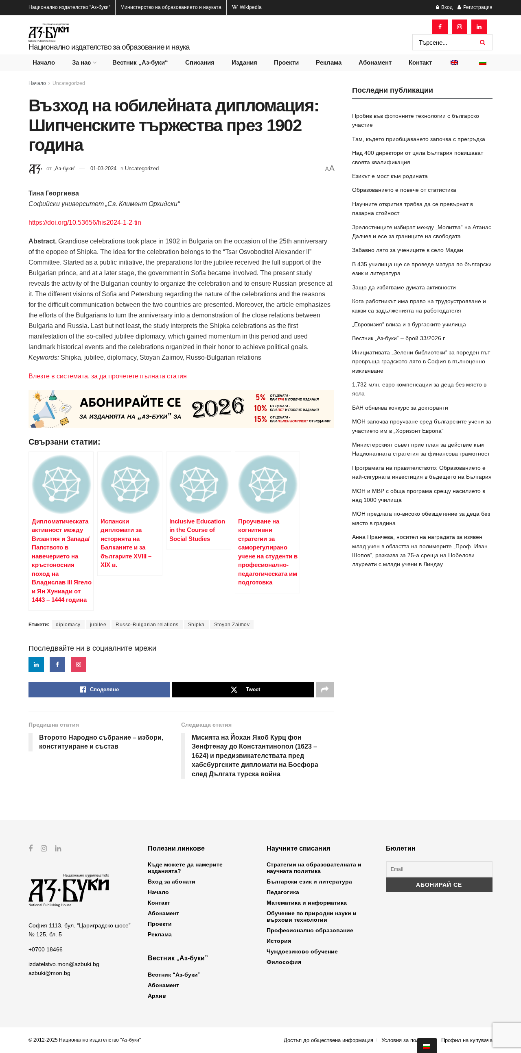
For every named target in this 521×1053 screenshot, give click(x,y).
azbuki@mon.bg (49, 973)
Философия (284, 962)
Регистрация (477, 7)
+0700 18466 (45, 949)
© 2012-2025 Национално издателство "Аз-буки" (84, 1040)
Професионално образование (310, 930)
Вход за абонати (171, 881)
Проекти (286, 62)
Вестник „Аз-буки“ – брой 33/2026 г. (399, 338)
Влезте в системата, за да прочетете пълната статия (107, 376)
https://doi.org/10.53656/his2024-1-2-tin (84, 222)
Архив (157, 995)
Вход (446, 7)
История (279, 941)
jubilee (98, 624)
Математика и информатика (307, 902)
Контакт (420, 62)
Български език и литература (309, 881)
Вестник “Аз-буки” (174, 974)
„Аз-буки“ (64, 168)
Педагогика (283, 892)
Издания (244, 62)
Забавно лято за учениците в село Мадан (407, 250)
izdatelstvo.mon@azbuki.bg (63, 964)
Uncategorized (69, 83)
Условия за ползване (407, 1040)
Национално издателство (69, 7)
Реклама (328, 62)
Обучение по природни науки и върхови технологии (312, 916)
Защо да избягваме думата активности (404, 287)
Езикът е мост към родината (390, 176)
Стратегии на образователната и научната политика (314, 867)
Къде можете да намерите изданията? (185, 867)
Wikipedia (250, 7)
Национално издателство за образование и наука (109, 47)
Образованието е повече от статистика (404, 190)
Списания (200, 62)
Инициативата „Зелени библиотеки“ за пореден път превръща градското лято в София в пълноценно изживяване (421, 361)
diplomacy (68, 624)
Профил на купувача (467, 1040)
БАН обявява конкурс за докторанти (400, 407)
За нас (81, 62)
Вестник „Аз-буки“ (140, 62)
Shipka (196, 624)
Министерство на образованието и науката (170, 7)
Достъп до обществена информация (328, 1040)
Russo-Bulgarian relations (147, 624)
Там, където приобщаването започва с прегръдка (418, 139)
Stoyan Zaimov (232, 624)
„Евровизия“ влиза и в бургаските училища (409, 324)
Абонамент (375, 62)
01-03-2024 (103, 168)
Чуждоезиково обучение (302, 951)
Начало (44, 62)
